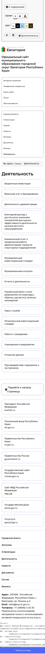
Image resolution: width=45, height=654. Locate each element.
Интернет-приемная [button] (12, 80)
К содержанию (16, 6)
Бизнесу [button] (7, 148)
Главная (18, 164)
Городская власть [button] (11, 114)
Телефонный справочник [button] (14, 86)
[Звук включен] (7, 35)
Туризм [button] (6, 125)
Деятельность (31, 163)
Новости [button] (7, 131)
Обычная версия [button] (10, 103)
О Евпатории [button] (9, 120)
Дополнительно (29, 35)
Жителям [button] (7, 137)
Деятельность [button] (9, 154)
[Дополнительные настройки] (13, 35)
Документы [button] (8, 142)
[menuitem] (22, 80)
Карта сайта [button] (8, 92)
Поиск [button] (6, 98)
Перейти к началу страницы (19, 389)
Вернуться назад (23, 650)
